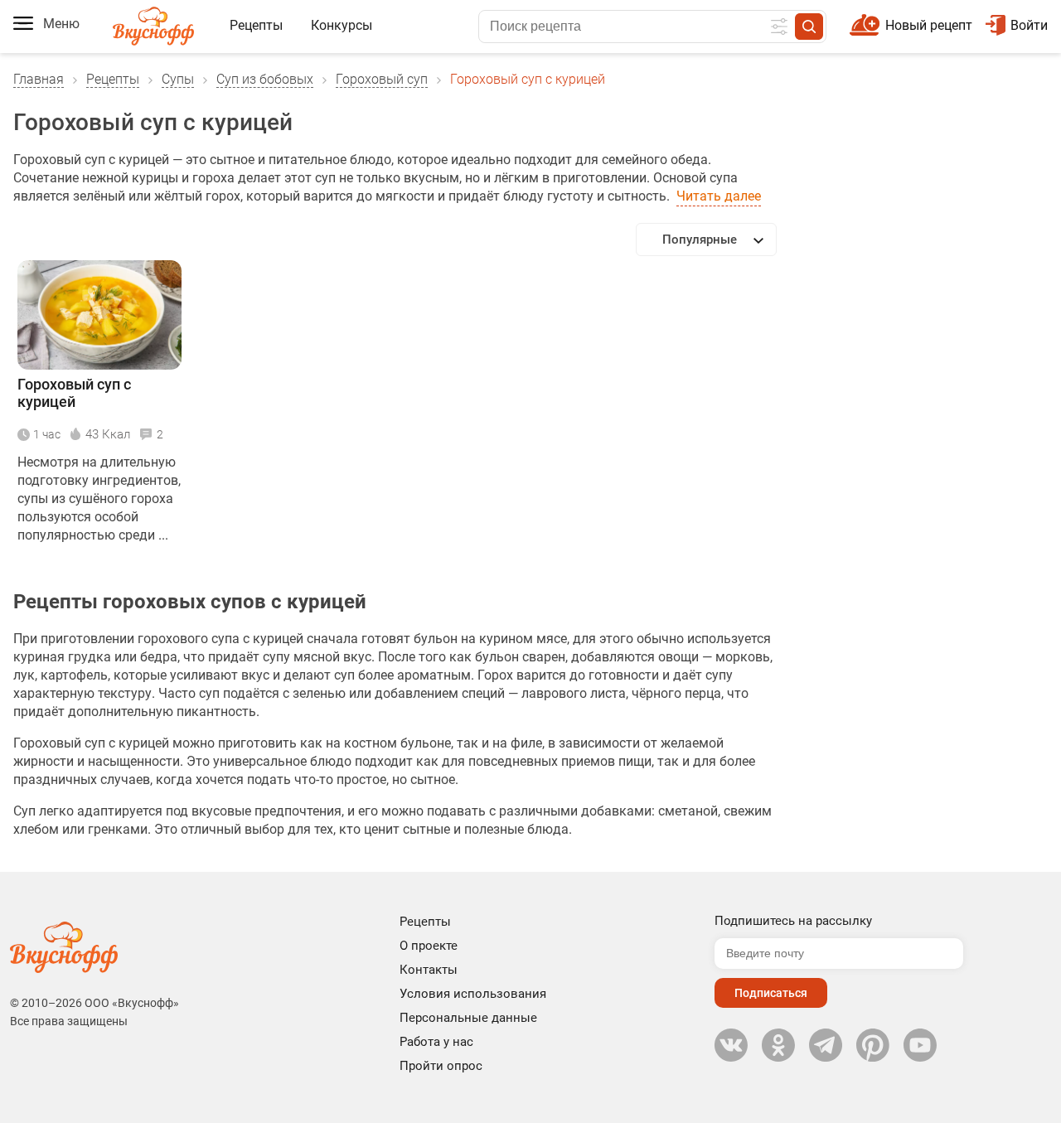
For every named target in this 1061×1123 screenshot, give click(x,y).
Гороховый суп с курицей (74, 392)
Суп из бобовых (264, 79)
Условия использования (473, 993)
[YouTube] (920, 1045)
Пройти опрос (441, 1065)
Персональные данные (468, 1017)
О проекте (429, 945)
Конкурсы (341, 25)
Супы (178, 79)
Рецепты (256, 25)
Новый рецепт (928, 25)
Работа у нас (436, 1041)
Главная (38, 79)
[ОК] (778, 1045)
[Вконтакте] (731, 1045)
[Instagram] (872, 1045)
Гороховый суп (382, 79)
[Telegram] (825, 1045)
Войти (1029, 25)
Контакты (429, 969)
